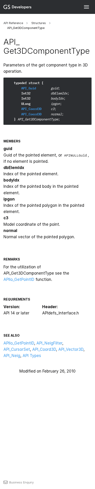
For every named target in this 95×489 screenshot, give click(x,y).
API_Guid (28, 88)
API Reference (13, 23)
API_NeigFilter (49, 343)
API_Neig (11, 355)
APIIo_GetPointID (18, 279)
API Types (32, 355)
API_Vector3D (70, 349)
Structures (38, 23)
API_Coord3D (31, 109)
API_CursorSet (16, 349)
